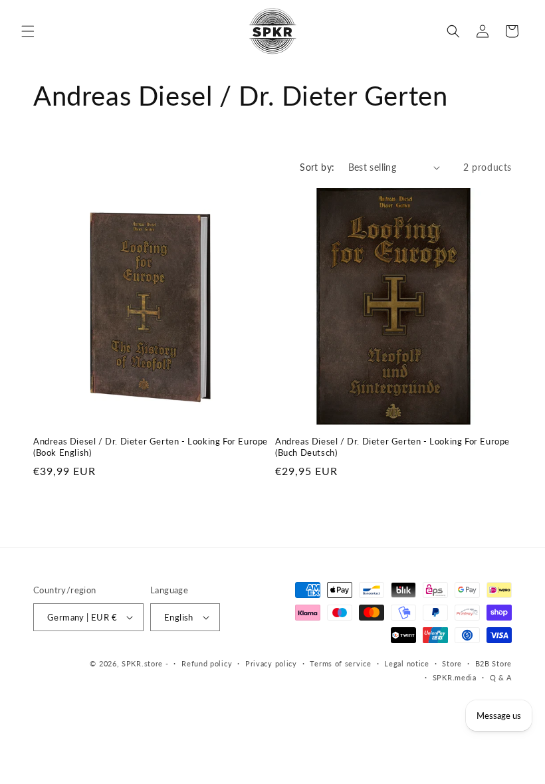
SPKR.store (142, 663)
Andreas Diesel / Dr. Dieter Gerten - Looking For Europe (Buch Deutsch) (392, 447)
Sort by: (317, 167)
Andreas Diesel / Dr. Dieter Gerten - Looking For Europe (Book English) (150, 447)
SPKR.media (455, 677)
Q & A (501, 677)
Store (452, 663)
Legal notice (406, 663)
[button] (28, 31)
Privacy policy (271, 663)
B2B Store (493, 663)
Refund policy (206, 663)
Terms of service (340, 663)
